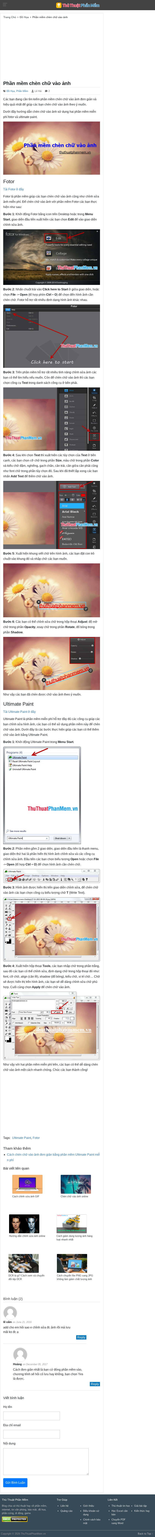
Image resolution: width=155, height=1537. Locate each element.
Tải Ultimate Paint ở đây (19, 711)
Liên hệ (64, 1505)
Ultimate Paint (21, 1137)
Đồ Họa (11, 91)
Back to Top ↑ (145, 1533)
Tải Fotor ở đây (13, 189)
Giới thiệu (88, 1505)
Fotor (36, 1137)
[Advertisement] (51, 49)
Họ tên (7, 1406)
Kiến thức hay (142, 1510)
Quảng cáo (66, 1510)
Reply (81, 1337)
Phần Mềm (22, 91)
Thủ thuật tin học (121, 1505)
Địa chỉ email (12, 1425)
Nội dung (9, 1443)
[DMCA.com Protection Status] (14, 1519)
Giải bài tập (140, 1505)
